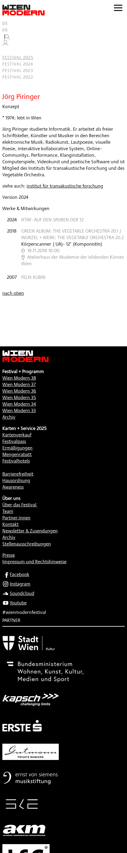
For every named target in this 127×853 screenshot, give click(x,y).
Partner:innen (16, 517)
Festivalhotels (16, 460)
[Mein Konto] (5, 44)
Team (7, 511)
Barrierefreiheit (17, 473)
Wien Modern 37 (19, 384)
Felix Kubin (33, 277)
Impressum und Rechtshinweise (34, 561)
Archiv (8, 417)
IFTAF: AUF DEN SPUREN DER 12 (52, 219)
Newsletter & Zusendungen (30, 530)
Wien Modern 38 (19, 378)
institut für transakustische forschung (65, 186)
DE (5, 23)
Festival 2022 (17, 77)
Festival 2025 (17, 57)
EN (5, 30)
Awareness (13, 487)
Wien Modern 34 (19, 404)
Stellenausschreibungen (26, 543)
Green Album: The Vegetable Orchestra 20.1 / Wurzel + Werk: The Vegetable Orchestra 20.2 (72, 234)
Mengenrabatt (17, 454)
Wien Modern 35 (19, 397)
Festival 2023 (17, 70)
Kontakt (10, 524)
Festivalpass (14, 441)
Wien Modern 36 (19, 391)
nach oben (13, 293)
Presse (8, 555)
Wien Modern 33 (19, 410)
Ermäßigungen (17, 447)
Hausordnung (16, 480)
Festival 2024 (17, 64)
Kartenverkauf (16, 434)
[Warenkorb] (8, 51)
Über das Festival (19, 504)
